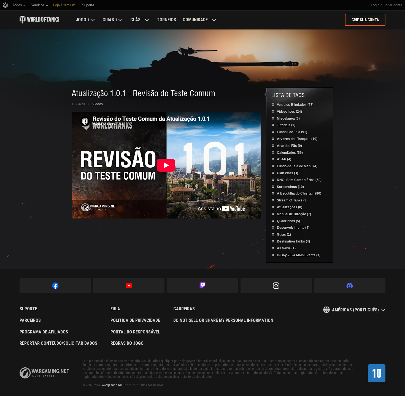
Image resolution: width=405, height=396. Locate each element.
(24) (289, 112)
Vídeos (97, 104)
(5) (288, 221)
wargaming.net (44, 373)
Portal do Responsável (135, 332)
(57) (295, 105)
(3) (287, 173)
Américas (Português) (355, 310)
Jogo (81, 19)
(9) (289, 146)
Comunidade (195, 19)
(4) (284, 159)
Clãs (135, 19)
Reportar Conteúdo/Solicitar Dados (58, 343)
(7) (294, 214)
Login (375, 5)
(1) (286, 125)
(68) (299, 180)
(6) (288, 118)
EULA (115, 308)
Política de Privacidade (135, 320)
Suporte (28, 308)
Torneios (166, 19)
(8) (289, 207)
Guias (108, 19)
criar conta (393, 5)
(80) (299, 193)
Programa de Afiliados (44, 332)
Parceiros (30, 320)
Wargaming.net (112, 385)
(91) (292, 132)
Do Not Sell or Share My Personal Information (223, 320)
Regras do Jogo (127, 343)
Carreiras (184, 308)
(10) (297, 139)
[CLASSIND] (376, 373)
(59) (290, 153)
